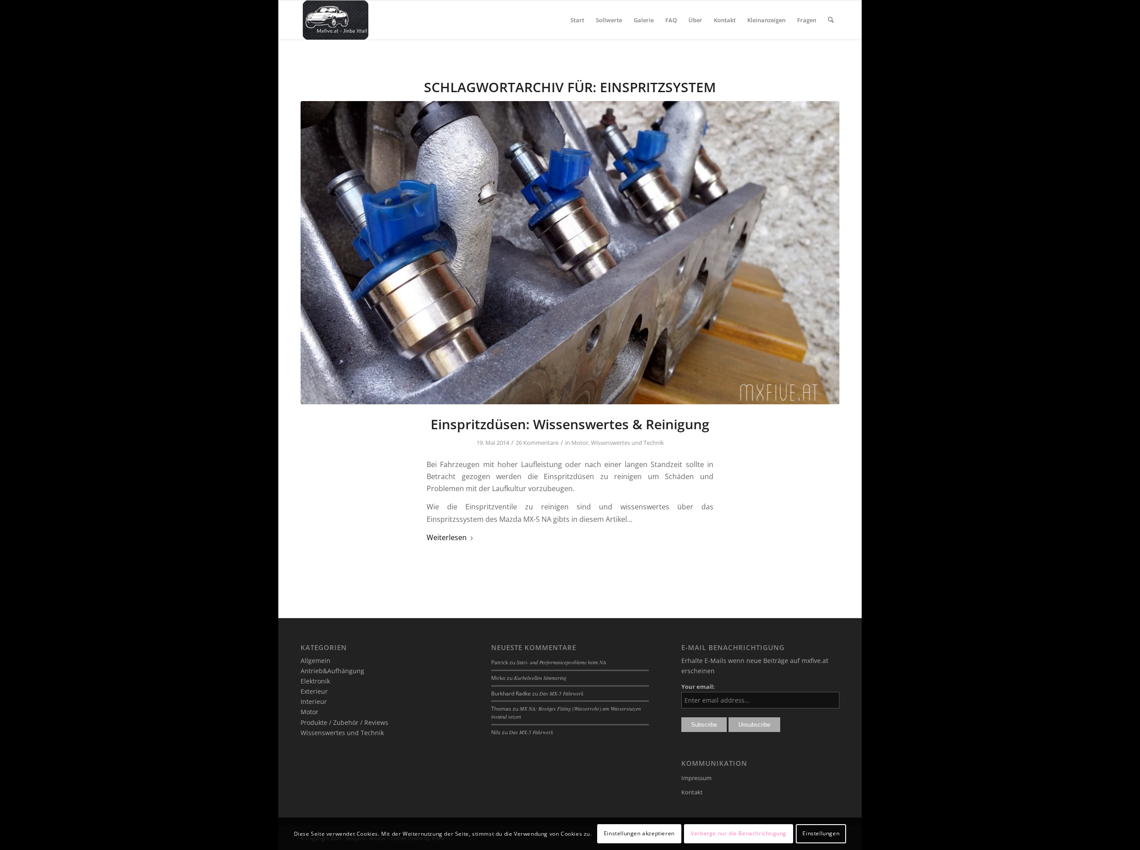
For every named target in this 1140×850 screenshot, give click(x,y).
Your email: (698, 687)
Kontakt (692, 792)
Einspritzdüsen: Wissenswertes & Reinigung (570, 424)
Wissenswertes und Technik (627, 443)
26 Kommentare (537, 443)
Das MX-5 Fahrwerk (561, 693)
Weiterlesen (447, 537)
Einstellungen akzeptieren (639, 833)
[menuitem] (577, 20)
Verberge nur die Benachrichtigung (738, 833)
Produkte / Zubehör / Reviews (344, 722)
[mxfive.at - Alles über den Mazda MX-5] (335, 20)
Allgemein (315, 660)
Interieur (314, 701)
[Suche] (830, 20)
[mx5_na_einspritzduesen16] (570, 252)
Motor (579, 443)
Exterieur (314, 691)
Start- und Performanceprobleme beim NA (561, 662)
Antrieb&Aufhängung (332, 671)
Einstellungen (820, 833)
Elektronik (315, 681)
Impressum (696, 778)
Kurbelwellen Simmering (540, 677)
